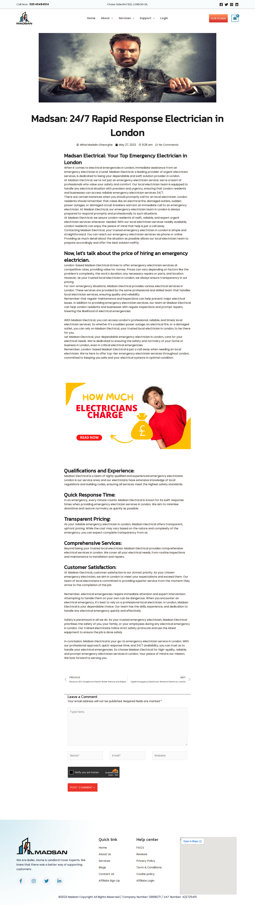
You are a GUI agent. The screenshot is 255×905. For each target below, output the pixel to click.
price (127, 253)
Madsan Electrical (80, 180)
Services (125, 18)
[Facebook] (221, 4)
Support (145, 18)
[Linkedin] (237, 4)
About (105, 18)
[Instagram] (231, 4)
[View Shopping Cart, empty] (235, 18)
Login (164, 18)
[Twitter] (226, 4)
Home (91, 18)
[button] (111, 18)
